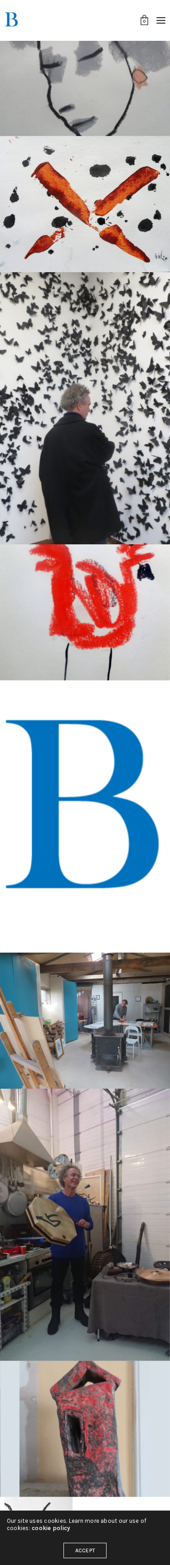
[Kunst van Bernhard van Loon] (12, 20)
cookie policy (51, 1528)
